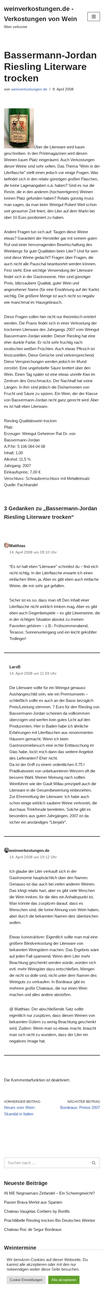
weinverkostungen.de (29, 89)
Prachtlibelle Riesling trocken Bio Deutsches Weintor (49, 1220)
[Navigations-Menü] (93, 16)
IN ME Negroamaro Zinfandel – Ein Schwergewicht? (49, 1193)
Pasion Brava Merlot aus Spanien (33, 1202)
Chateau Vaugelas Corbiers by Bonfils (37, 1211)
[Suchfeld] (94, 1162)
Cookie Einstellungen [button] (26, 1280)
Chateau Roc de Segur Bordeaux (33, 1229)
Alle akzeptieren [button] (63, 1280)
